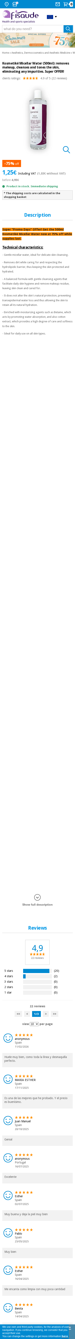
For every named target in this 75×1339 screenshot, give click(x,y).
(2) (56, 976)
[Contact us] (58, 4)
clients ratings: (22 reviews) (34, 78)
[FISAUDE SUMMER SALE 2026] (37, 40)
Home (5, 52)
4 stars (8, 976)
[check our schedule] (15, 4)
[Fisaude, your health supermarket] (21, 16)
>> (54, 1014)
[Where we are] (7, 4)
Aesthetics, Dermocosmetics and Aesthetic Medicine (40, 52)
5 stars (8, 970)
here (65, 1336)
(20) (56, 970)
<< (18, 1014)
